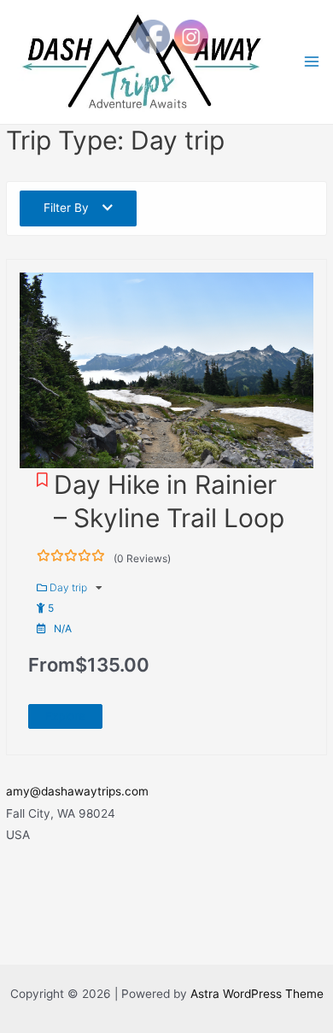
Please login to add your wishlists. (42, 479)
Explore (65, 716)
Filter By (66, 207)
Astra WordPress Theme (257, 994)
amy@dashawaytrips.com (77, 791)
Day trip (70, 587)
